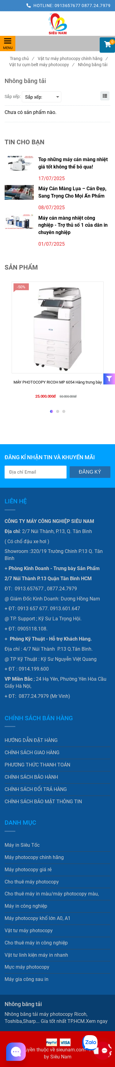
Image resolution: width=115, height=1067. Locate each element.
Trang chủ (22, 58)
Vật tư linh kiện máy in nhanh (36, 955)
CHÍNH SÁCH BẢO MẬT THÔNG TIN (43, 801)
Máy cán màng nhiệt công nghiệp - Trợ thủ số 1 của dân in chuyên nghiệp (73, 225)
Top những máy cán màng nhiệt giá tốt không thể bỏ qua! (73, 163)
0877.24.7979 (96, 5)
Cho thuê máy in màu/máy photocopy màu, (52, 894)
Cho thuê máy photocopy (32, 882)
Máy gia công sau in (26, 979)
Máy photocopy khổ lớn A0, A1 (38, 918)
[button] (107, 45)
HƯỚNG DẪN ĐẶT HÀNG (31, 740)
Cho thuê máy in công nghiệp (36, 943)
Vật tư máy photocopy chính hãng (72, 58)
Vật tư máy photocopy (29, 930)
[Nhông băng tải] (57, 23)
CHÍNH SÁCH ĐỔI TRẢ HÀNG (36, 789)
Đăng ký (90, 472)
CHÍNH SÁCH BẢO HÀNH (31, 777)
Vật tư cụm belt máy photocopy (41, 64)
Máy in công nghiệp (26, 906)
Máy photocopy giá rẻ (28, 869)
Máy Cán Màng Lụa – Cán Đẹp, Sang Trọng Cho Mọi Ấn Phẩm (72, 192)
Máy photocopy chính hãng (34, 857)
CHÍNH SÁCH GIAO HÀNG (32, 752)
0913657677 (68, 5)
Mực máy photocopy (27, 967)
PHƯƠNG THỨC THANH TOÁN (37, 765)
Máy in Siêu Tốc (22, 845)
